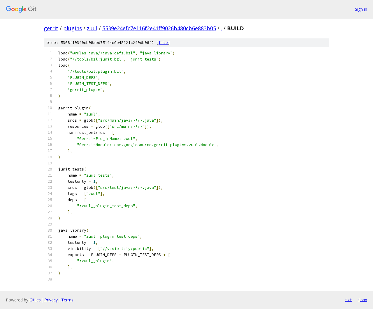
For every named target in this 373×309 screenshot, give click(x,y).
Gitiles (35, 300)
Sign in (361, 9)
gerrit (51, 28)
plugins (72, 28)
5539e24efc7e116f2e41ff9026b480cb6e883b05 (159, 28)
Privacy (51, 300)
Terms (67, 300)
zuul (92, 28)
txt (348, 299)
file (163, 42)
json (362, 299)
